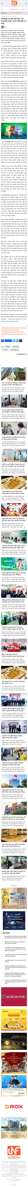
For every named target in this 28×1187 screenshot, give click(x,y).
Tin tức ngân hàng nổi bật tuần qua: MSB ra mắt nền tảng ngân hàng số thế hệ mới (13, 411)
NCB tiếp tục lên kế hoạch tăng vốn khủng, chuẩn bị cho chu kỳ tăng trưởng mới (14, 818)
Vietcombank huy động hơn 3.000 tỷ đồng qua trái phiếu (13, 438)
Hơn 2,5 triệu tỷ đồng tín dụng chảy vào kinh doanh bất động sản (14, 384)
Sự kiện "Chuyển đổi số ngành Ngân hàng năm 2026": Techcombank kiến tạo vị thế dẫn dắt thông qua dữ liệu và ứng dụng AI (14, 737)
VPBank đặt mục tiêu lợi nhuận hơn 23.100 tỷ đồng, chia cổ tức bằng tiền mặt (14, 329)
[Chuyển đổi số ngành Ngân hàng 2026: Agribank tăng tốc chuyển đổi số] (14, 699)
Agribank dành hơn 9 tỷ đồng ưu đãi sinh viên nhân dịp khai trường (13, 519)
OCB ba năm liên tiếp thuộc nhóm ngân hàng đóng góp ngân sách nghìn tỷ (13, 547)
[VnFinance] (14, 3)
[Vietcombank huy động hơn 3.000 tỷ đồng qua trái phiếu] (14, 428)
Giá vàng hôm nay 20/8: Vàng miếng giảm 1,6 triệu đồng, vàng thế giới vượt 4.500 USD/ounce (13, 492)
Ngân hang (15, 346)
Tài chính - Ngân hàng (15, 13)
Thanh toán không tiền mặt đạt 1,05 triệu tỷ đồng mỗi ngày (12, 764)
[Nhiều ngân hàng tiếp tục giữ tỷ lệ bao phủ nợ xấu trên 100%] (14, 862)
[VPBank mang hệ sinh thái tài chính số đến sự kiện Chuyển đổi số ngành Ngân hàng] (14, 618)
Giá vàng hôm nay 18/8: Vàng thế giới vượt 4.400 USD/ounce (13, 845)
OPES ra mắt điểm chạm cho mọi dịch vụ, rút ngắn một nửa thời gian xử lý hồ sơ (14, 465)
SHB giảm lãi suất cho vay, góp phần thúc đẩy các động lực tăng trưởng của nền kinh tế (13, 791)
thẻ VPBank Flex (14, 349)
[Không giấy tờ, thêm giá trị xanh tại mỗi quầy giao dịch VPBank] (14, 563)
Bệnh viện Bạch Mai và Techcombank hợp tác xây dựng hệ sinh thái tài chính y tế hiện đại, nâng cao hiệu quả (14, 655)
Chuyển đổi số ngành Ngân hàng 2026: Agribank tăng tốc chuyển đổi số (14, 709)
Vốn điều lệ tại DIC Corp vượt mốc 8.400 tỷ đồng (15, 961)
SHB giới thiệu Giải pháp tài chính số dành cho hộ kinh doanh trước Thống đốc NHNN (13, 601)
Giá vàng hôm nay (14, 9)
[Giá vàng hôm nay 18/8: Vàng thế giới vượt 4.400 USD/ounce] (14, 835)
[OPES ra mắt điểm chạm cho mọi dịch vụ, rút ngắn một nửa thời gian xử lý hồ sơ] (14, 455)
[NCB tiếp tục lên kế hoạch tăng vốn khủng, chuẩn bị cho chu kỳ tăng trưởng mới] (14, 808)
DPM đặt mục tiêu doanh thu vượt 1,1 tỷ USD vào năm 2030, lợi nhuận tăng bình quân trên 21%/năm (15, 949)
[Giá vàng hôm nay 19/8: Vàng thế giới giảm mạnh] (14, 672)
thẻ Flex (5, 349)
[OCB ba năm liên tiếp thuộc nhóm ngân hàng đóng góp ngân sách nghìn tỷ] (14, 536)
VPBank (16, 51)
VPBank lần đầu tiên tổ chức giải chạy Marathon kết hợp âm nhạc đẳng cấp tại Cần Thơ (14, 334)
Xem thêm (13, 885)
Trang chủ (4, 13)
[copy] (20, 340)
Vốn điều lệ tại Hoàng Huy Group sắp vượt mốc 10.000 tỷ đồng (16, 955)
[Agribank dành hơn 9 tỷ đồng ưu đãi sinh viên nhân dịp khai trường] (14, 509)
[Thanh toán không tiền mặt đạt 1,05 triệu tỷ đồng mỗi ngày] (14, 753)
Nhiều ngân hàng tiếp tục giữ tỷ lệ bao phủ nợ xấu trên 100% (13, 872)
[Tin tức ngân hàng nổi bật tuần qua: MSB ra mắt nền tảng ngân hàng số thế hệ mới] (14, 401)
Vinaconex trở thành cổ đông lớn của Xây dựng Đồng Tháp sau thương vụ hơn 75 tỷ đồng (16, 982)
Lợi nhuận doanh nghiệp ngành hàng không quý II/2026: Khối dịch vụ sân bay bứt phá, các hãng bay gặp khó (15, 974)
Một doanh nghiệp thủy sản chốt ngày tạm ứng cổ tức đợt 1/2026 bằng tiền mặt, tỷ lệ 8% (16, 967)
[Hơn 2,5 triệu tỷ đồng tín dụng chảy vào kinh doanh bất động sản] (14, 373)
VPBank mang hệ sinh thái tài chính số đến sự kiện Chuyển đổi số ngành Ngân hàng (14, 628)
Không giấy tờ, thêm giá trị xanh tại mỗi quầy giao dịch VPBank (14, 574)
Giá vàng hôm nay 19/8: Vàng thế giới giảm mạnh (13, 682)
